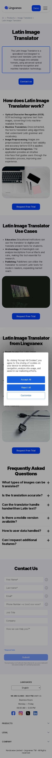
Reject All (26, 387)
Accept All (26, 379)
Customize (26, 395)
